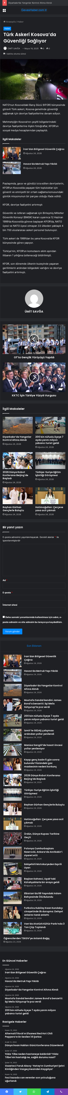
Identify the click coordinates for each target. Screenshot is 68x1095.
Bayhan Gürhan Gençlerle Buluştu (13, 509)
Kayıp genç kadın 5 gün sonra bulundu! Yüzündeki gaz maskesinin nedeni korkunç (41, 763)
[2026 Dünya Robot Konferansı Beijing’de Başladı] (18, 460)
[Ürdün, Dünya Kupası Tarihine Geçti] (12, 838)
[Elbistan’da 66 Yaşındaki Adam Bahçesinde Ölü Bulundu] (12, 898)
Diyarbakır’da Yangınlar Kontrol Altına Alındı (30, 2)
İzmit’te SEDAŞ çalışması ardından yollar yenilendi (39, 732)
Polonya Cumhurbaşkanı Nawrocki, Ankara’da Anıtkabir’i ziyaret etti (43, 852)
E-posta (8, 592)
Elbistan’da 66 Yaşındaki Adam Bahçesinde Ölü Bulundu (42, 895)
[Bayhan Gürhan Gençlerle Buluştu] (18, 495)
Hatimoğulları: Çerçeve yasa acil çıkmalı (49, 509)
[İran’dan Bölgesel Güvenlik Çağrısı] (12, 153)
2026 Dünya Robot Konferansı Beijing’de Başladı (15, 475)
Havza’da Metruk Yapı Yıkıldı (40, 164)
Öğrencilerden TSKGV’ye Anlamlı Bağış (26, 938)
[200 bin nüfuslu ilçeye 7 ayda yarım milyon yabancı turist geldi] (50, 425)
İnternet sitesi (10, 605)
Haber (20, 21)
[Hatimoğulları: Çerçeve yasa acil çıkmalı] (50, 495)
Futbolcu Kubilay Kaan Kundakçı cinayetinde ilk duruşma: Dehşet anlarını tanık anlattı (43, 911)
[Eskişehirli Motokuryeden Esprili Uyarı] (12, 869)
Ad (5, 580)
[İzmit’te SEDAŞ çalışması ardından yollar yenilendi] (12, 735)
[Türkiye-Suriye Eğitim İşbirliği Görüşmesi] (50, 460)
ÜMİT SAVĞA (14, 48)
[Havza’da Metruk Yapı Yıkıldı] (12, 168)
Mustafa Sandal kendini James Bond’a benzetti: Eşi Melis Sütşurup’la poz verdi (42, 704)
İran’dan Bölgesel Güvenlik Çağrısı (43, 149)
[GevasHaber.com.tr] (34, 10)
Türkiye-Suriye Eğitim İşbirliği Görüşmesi (48, 473)
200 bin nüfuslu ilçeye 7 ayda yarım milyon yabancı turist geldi (49, 440)
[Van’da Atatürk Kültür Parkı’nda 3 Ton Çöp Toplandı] (12, 928)
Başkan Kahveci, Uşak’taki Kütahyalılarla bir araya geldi (41, 880)
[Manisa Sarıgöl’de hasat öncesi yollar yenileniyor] (12, 749)
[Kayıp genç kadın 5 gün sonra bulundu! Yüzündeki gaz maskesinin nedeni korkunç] (12, 764)
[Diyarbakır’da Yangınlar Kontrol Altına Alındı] (18, 425)
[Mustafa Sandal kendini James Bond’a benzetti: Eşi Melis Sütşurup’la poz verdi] (12, 705)
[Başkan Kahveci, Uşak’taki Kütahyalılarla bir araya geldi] (12, 883)
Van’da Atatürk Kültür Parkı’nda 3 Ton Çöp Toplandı (44, 925)
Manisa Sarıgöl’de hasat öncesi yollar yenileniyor (43, 746)
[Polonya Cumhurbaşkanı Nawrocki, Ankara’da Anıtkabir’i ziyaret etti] (12, 853)
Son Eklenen (34, 645)
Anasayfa (10, 21)
